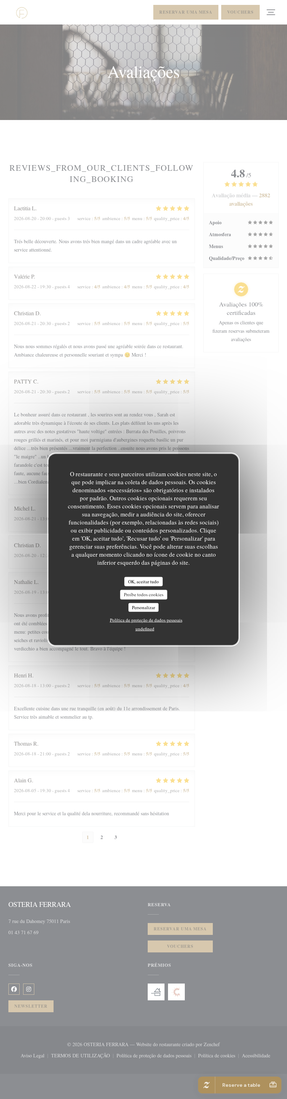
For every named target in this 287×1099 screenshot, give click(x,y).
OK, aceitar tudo (143, 581)
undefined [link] (144, 629)
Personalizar (143, 607)
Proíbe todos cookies (143, 594)
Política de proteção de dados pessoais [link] (146, 620)
